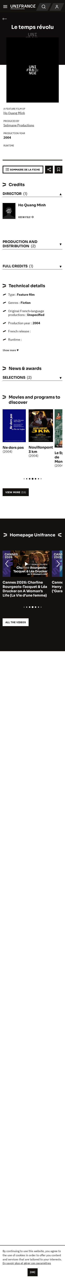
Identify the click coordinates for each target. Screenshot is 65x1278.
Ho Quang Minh (14, 113)
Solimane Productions (18, 125)
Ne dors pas (13, 447)
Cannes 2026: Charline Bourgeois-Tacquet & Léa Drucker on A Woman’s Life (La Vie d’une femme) (25, 589)
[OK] (32, 1272)
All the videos (15, 622)
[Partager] (49, 169)
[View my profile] (57, 7)
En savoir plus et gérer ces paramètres (27, 1263)
